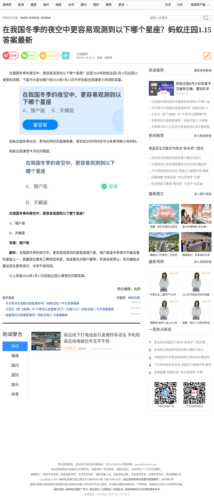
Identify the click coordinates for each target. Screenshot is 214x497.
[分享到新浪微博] (11, 55)
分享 (66, 55)
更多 (121, 4)
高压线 (82, 348)
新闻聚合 (13, 334)
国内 (84, 4)
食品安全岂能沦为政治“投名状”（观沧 (176, 148)
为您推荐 (82, 54)
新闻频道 (34, 17)
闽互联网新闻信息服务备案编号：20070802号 (149, 479)
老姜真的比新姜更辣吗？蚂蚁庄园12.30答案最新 (36, 315)
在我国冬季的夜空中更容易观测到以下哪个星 (180, 101)
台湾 (71, 4)
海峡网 (7, 4)
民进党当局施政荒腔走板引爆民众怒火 (176, 157)
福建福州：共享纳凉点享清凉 (196, 255)
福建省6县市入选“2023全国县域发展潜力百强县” (163, 323)
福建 (33, 4)
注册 (180, 4)
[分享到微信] (29, 55)
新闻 (21, 4)
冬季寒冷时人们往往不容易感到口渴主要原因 (180, 126)
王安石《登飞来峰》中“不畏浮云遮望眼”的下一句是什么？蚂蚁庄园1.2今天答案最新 (59, 309)
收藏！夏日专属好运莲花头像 (163, 227)
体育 (15, 394)
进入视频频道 (202, 261)
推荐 (109, 4)
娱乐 (15, 385)
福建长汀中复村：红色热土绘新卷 (163, 255)
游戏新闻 (46, 17)
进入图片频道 (202, 194)
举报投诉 (118, 489)
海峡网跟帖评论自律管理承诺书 (142, 489)
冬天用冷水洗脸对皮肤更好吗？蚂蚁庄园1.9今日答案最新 (42, 303)
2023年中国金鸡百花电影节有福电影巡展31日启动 (196, 295)
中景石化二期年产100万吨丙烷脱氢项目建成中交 (163, 295)
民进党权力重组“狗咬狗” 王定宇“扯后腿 (177, 183)
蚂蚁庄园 (134, 297)
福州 (46, 4)
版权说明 (59, 489)
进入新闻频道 (202, 135)
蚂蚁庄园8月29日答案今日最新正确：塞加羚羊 (193, 86)
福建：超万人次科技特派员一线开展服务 (196, 323)
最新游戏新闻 (202, 70)
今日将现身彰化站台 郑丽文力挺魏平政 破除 (180, 170)
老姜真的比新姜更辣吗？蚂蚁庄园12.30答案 (179, 120)
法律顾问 (106, 489)
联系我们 (95, 489)
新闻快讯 (70, 348)
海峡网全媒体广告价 (76, 489)
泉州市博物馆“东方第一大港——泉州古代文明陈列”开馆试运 (196, 227)
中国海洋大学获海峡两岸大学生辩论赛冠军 (179, 164)
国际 (96, 4)
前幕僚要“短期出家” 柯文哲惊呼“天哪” (176, 177)
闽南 (58, 4)
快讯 (15, 346)
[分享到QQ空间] (49, 55)
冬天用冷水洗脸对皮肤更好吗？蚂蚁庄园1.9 (179, 108)
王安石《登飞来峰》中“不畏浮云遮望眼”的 (178, 114)
